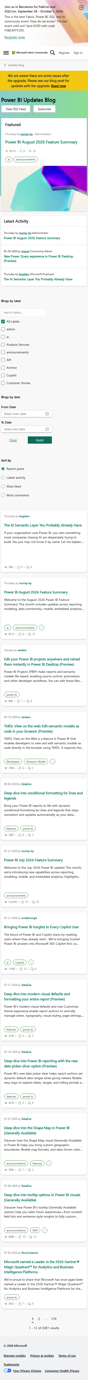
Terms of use (67, 1355)
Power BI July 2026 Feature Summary (33, 859)
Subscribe (44, 109)
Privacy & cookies (42, 1355)
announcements (25, 159)
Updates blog (16, 65)
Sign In (78, 53)
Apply (40, 440)
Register (64, 53)
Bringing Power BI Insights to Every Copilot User (41, 926)
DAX (35, 1230)
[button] (47, 414)
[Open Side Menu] (6, 52)
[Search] (52, 52)
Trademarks (11, 1364)
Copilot (19, 962)
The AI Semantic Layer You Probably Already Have (38, 279)
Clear (13, 440)
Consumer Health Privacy (62, 1371)
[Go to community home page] (30, 52)
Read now (58, 85)
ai (9, 159)
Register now (15, 37)
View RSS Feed (16, 109)
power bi (12, 694)
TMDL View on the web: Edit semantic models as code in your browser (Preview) (41, 728)
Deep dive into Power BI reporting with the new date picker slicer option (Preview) (41, 1063)
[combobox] (22, 413)
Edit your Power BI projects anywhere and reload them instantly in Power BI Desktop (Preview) (42, 661)
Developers (13, 761)
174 (53, 1318)
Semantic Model (36, 761)
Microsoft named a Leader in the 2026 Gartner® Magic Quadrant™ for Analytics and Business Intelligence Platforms (42, 1266)
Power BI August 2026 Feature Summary (41, 142)
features (11, 828)
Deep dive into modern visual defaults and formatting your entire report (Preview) (37, 996)
